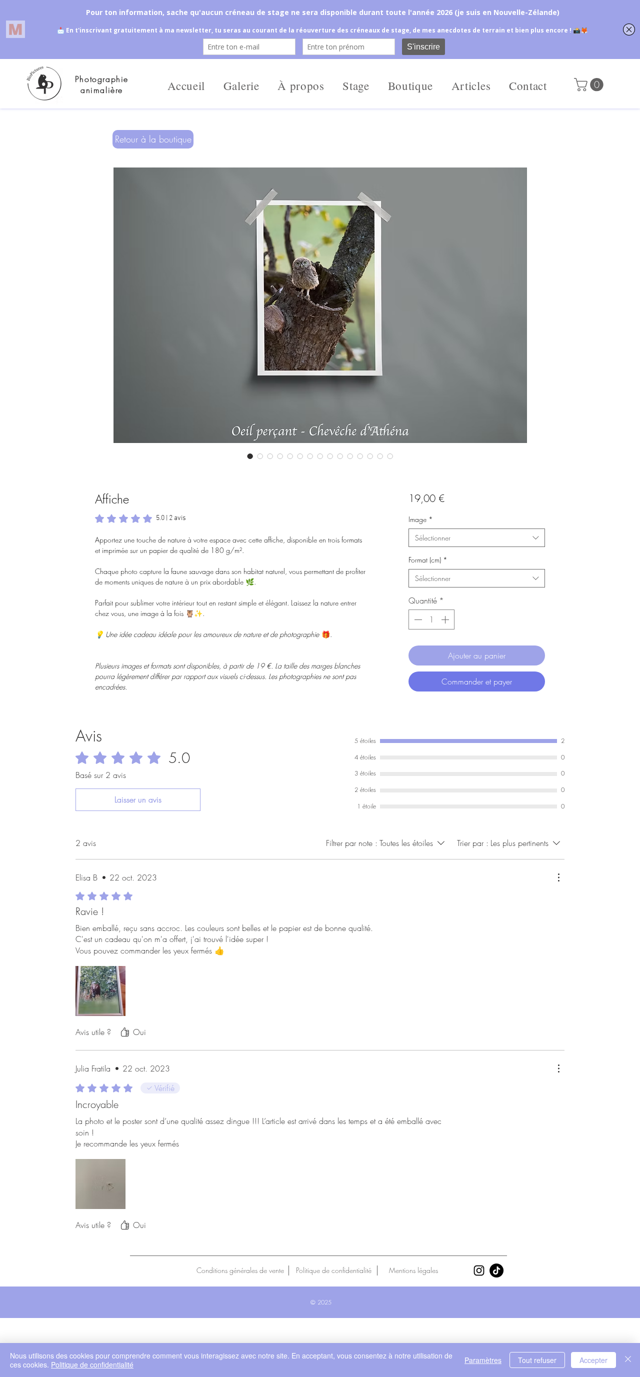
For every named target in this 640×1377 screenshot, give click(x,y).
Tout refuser (537, 1360)
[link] (140, 518)
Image (420, 519)
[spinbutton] (431, 619)
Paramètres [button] (483, 1360)
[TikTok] (497, 1271)
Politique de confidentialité (92, 1365)
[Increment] (446, 619)
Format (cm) (428, 559)
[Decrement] (417, 619)
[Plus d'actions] (558, 878)
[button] (590, 85)
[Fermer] (628, 1360)
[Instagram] (479, 1271)
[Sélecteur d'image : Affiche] (250, 456)
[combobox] (476, 538)
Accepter (594, 1360)
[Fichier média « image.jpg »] (101, 1184)
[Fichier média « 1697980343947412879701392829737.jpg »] (101, 991)
